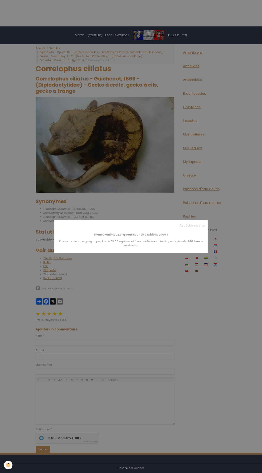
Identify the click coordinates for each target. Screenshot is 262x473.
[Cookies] (8, 465)
